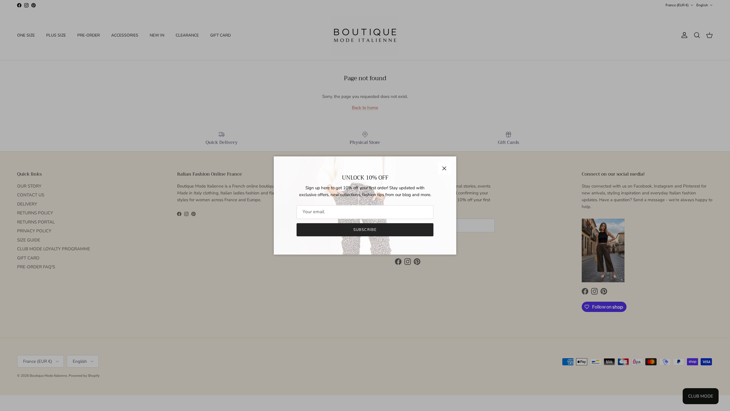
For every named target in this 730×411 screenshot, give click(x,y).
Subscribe (364, 229)
